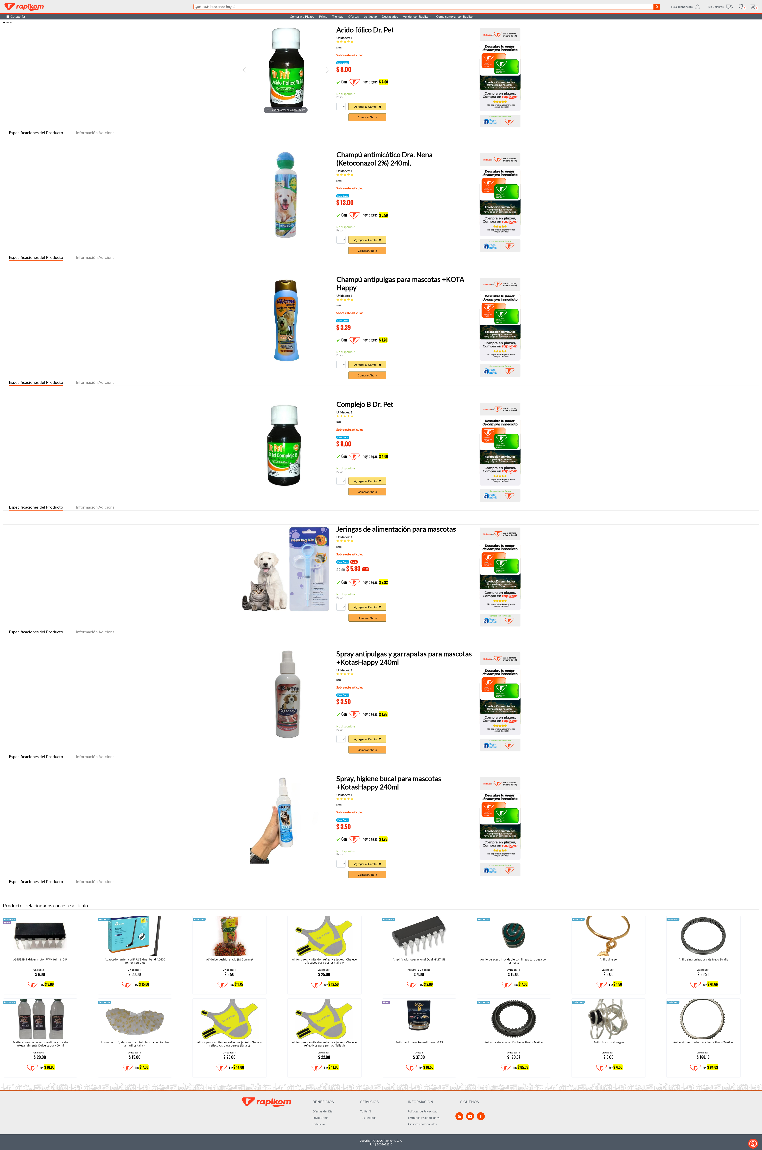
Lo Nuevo (370, 16)
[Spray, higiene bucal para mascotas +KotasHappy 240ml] (285, 819)
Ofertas (353, 16)
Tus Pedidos (368, 1118)
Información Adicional (96, 132)
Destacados (390, 16)
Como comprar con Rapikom (455, 16)
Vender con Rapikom (417, 16)
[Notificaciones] (741, 7)
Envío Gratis (320, 1118)
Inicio (8, 22)
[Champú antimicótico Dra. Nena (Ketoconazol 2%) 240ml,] (285, 195)
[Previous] (244, 70)
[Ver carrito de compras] (752, 7)
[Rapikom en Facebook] (481, 1116)
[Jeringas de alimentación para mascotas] (285, 569)
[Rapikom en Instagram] (459, 1116)
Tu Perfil (365, 1111)
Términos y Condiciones (424, 1118)
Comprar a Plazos (302, 16)
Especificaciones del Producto (36, 132)
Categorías (17, 16)
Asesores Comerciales (422, 1124)
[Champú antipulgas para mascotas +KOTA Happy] (285, 319)
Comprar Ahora (367, 117)
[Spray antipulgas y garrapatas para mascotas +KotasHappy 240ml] (285, 694)
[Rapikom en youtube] (470, 1116)
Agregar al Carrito (366, 106)
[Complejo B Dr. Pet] (285, 444)
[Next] (327, 70)
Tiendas (337, 16)
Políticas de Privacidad (423, 1111)
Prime (323, 16)
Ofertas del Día (323, 1111)
